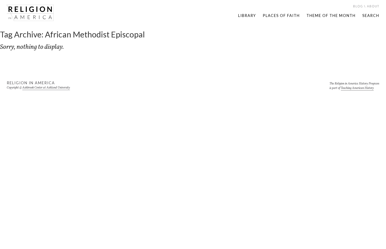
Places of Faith (281, 15)
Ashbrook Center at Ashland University (46, 88)
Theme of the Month (331, 15)
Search (370, 15)
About (373, 6)
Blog (358, 6)
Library (247, 15)
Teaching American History (357, 88)
